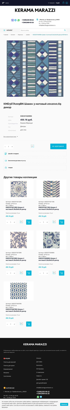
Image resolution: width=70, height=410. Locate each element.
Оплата (38, 358)
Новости (39, 376)
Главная (6, 34)
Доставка (39, 362)
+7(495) (28, 20)
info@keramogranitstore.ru (47, 25)
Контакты (39, 365)
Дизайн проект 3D (42, 379)
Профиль (67, 3)
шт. (32, 146)
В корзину (58, 146)
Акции (7, 358)
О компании (40, 372)
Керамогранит (8, 369)
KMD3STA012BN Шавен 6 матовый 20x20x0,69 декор (16, 208)
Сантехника (7, 376)
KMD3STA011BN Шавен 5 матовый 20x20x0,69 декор (49, 208)
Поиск (65, 30)
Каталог (13, 34)
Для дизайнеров (41, 383)
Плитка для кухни (9, 365)
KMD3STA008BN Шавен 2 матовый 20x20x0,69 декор (49, 259)
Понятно (64, 404)
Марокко (20, 34)
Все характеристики (10, 136)
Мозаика (6, 372)
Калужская (10, 388)
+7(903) (28, 22)
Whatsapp (18, 21)
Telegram (15, 21)
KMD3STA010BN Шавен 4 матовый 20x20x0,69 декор (16, 259)
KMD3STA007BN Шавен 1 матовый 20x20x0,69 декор (16, 310)
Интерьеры (40, 369)
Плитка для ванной (10, 362)
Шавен (28, 34)
